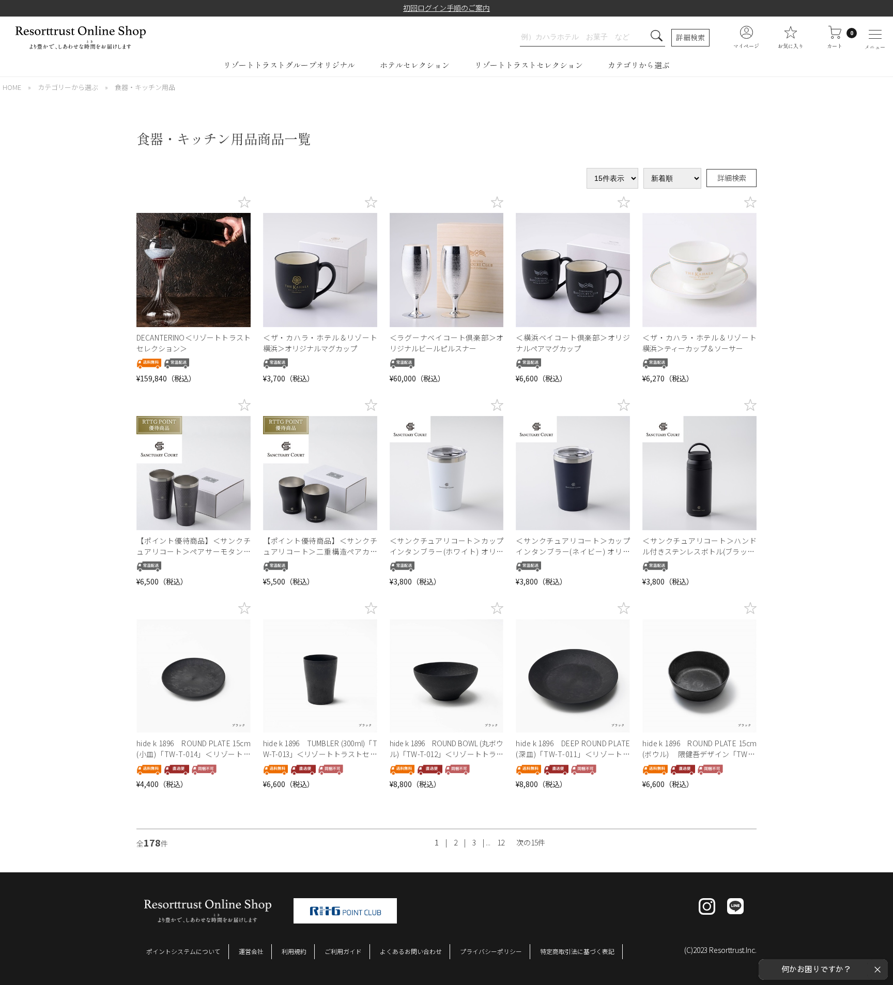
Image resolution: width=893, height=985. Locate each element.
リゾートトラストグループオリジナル (289, 64)
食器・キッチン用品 (145, 87)
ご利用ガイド (343, 951)
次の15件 (530, 842)
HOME (12, 87)
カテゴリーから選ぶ (68, 87)
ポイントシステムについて (183, 951)
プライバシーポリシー (491, 951)
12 (500, 842)
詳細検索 (690, 37)
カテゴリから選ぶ (639, 64)
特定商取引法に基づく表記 (577, 951)
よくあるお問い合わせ (411, 951)
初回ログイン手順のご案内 (446, 8)
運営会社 (251, 951)
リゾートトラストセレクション (528, 64)
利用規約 (294, 951)
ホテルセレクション (415, 64)
